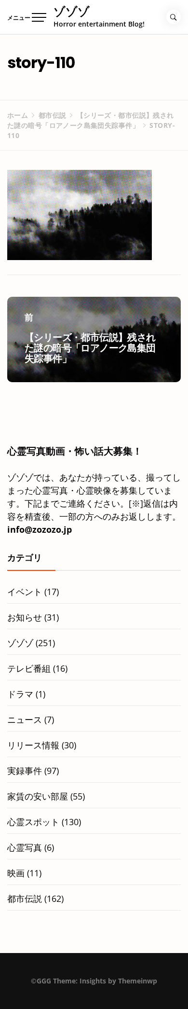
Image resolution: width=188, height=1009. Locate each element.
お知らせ (24, 617)
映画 (16, 873)
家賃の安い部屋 (37, 796)
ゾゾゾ (72, 11)
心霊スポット (33, 822)
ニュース (24, 719)
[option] (94, 989)
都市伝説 (24, 898)
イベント (24, 591)
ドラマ (20, 694)
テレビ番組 (29, 668)
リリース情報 (33, 745)
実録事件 (24, 770)
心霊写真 (24, 847)
